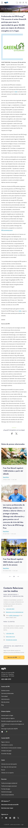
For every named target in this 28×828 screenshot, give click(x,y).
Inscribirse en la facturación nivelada (11, 748)
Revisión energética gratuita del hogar (11, 721)
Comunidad (4, 696)
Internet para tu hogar (7, 715)
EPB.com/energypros (6, 230)
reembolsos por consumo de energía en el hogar (12, 725)
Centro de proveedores (7, 794)
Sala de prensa (5, 702)
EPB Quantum (5, 801)
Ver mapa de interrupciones (8, 767)
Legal (22, 824)
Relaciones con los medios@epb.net (14, 612)
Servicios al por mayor (7, 808)
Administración (5, 699)
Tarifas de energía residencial (9, 783)
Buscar (3, 770)
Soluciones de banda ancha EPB (9, 804)
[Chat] (17, 3)
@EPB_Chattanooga (14, 615)
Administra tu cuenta (7, 745)
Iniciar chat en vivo (10, 636)
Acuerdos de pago (6, 753)
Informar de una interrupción (9, 764)
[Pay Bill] (20, 2)
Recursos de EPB (12, 657)
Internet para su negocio (8, 718)
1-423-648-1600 (10, 609)
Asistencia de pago (6, 792)
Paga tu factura (5, 742)
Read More (6, 477)
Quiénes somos (5, 690)
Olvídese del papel (6, 750)
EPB (16, 92)
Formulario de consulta (11, 639)
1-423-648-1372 (10, 633)
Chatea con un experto (7, 772)
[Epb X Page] (16, 434)
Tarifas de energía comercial (9, 786)
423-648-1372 (6, 679)
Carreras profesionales (7, 693)
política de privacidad (15, 824)
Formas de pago (5, 789)
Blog (2, 705)
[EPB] (6, 2)
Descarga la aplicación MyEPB (9, 728)
